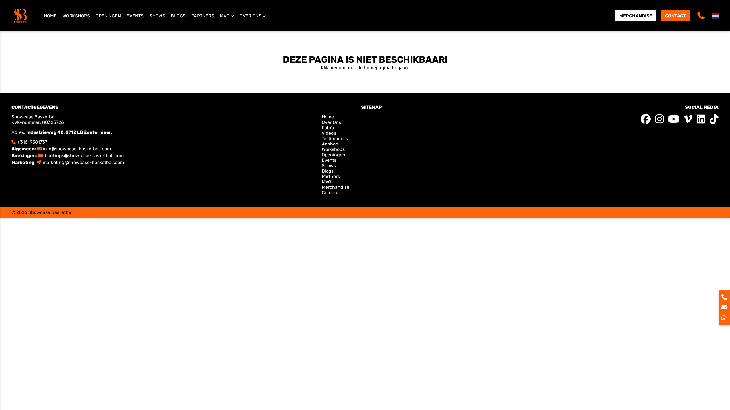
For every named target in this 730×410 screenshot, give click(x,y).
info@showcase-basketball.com (77, 148)
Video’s (329, 133)
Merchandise (635, 16)
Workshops (76, 16)
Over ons (250, 16)
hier (333, 67)
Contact (675, 16)
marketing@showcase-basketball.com (83, 162)
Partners (202, 16)
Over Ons (331, 122)
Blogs (178, 16)
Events (135, 16)
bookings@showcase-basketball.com (84, 155)
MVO (225, 16)
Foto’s (328, 127)
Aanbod (330, 144)
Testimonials (335, 138)
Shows (157, 16)
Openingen (108, 16)
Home (50, 16)
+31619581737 (32, 142)
